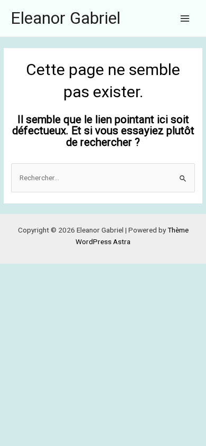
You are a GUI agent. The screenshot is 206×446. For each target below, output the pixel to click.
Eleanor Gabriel (65, 18)
